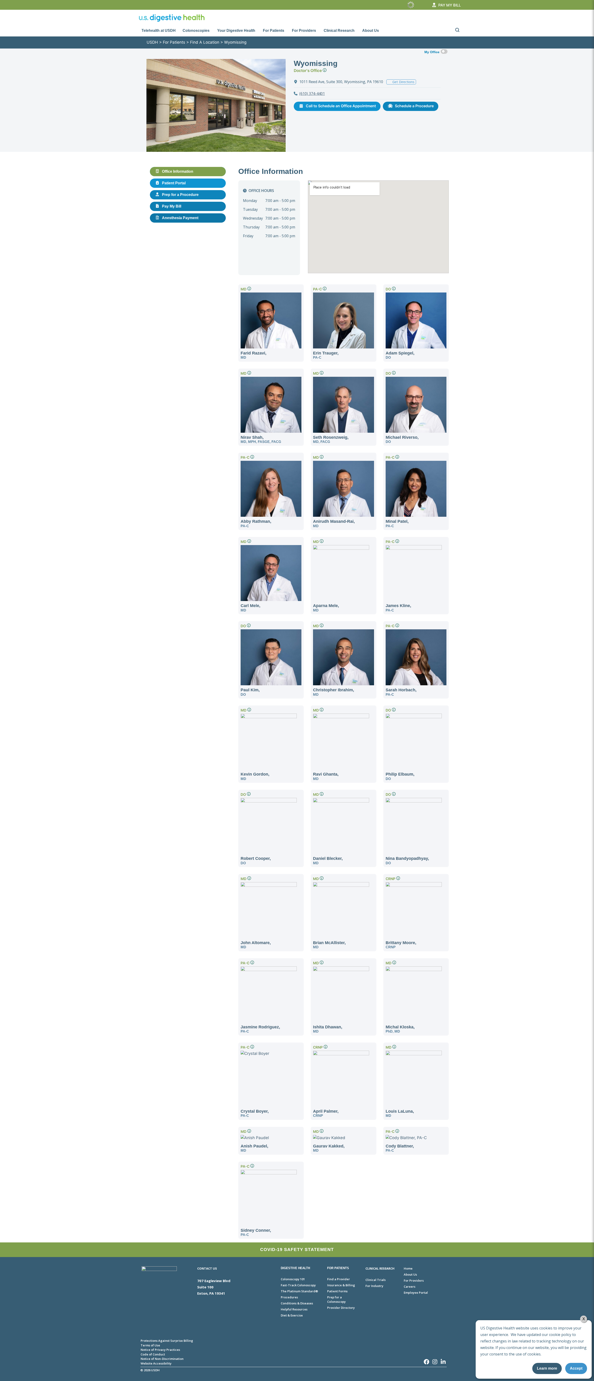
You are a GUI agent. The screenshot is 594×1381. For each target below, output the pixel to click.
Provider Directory (341, 1308)
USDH (152, 42)
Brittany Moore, (401, 944)
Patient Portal (174, 183)
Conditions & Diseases (297, 1303)
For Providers (304, 30)
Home (408, 1268)
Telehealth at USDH (159, 30)
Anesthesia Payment (180, 218)
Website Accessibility (156, 1363)
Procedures (289, 1297)
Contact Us (207, 1268)
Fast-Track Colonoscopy (298, 1285)
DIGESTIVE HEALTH (295, 1268)
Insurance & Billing (341, 1285)
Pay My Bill (171, 206)
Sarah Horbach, (401, 692)
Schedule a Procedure (414, 106)
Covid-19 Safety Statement (297, 1249)
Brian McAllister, (329, 944)
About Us (370, 30)
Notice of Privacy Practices (160, 1350)
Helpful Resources (294, 1309)
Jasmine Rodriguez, (260, 1029)
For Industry (374, 1286)
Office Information (177, 171)
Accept (576, 1368)
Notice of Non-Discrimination (162, 1359)
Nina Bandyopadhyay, (407, 860)
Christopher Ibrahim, (333, 692)
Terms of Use (150, 1345)
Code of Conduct (153, 1354)
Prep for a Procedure (180, 195)
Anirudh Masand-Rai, (334, 523)
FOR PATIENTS (338, 1268)
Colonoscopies (196, 30)
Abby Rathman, (256, 523)
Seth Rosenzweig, (331, 439)
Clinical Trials (375, 1280)
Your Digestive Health (236, 30)
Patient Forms (337, 1291)
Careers (409, 1286)
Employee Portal (416, 1292)
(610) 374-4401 (312, 93)
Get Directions (403, 82)
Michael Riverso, (402, 439)
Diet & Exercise (292, 1315)
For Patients (273, 30)
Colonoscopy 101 (293, 1279)
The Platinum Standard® (299, 1291)
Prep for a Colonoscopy (336, 1299)
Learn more (547, 1368)
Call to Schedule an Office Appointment (341, 106)
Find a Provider (338, 1279)
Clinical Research (339, 30)
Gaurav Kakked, (329, 1148)
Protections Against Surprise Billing (167, 1341)
